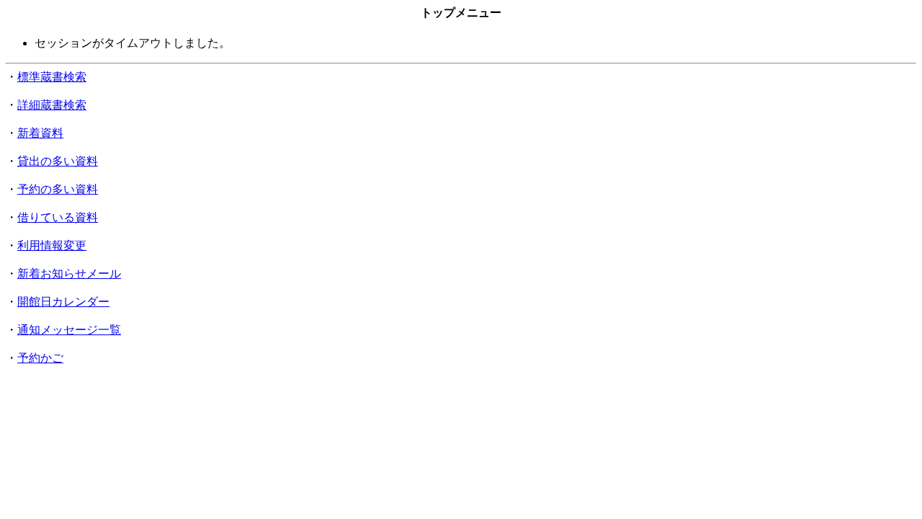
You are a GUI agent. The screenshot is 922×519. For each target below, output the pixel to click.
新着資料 (40, 133)
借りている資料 (57, 217)
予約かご (40, 358)
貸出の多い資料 (57, 161)
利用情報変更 (51, 245)
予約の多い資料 (57, 189)
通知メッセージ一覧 (69, 330)
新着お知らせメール (69, 273)
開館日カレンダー (63, 302)
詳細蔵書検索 (51, 105)
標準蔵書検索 (51, 77)
